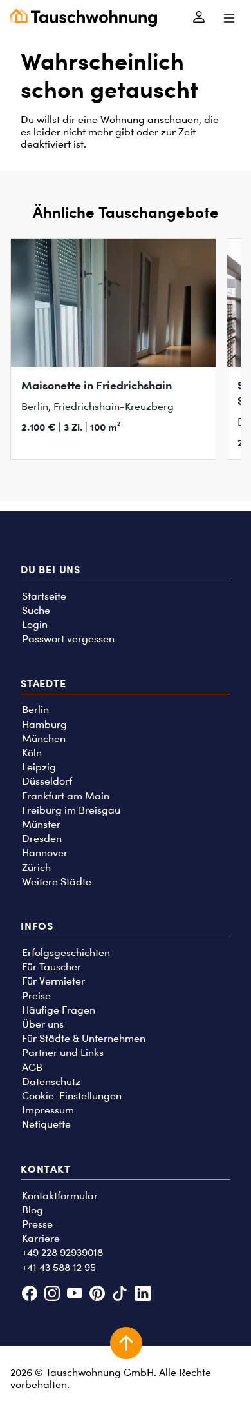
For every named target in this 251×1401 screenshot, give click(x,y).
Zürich (36, 867)
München (44, 738)
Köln (32, 753)
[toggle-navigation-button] (229, 18)
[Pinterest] (97, 1294)
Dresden (42, 838)
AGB (32, 1067)
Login (35, 624)
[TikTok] (120, 1294)
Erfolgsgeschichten (66, 952)
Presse (37, 1224)
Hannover (45, 853)
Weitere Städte (56, 882)
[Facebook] (29, 1294)
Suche (36, 610)
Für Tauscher (51, 967)
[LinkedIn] (142, 1294)
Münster (41, 824)
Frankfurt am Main (65, 796)
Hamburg (44, 724)
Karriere (41, 1238)
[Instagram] (51, 1294)
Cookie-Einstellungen (72, 1096)
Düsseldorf (47, 781)
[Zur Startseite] (83, 18)
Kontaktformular (60, 1196)
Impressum (48, 1110)
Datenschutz (51, 1081)
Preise (36, 996)
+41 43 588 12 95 (59, 1267)
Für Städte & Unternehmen (83, 1038)
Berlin (35, 709)
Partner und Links (63, 1052)
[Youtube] (74, 1294)
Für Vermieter (53, 981)
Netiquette (46, 1124)
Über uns (43, 1024)
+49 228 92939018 (62, 1252)
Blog (32, 1210)
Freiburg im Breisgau (71, 810)
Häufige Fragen (58, 1010)
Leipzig (39, 767)
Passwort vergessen (68, 638)
